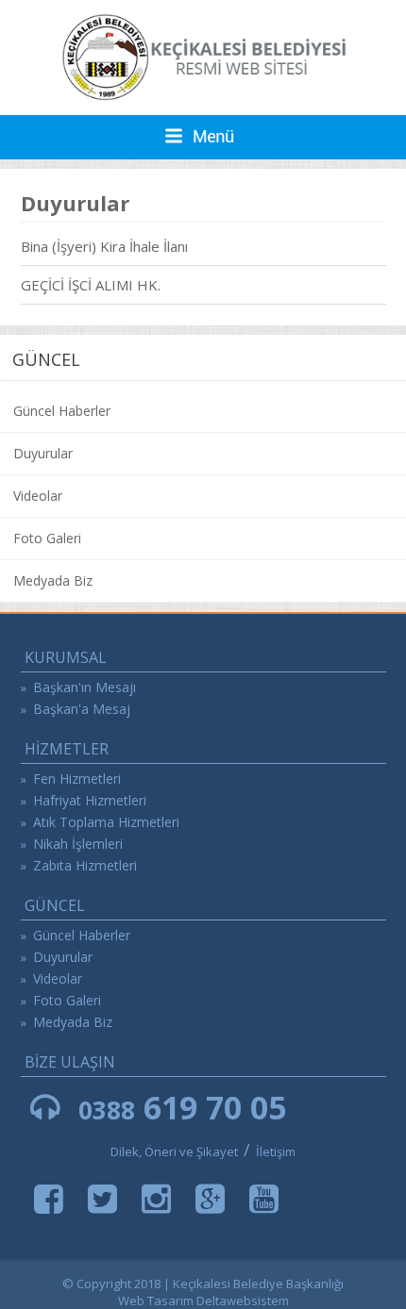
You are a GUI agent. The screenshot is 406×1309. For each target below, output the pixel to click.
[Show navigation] (203, 137)
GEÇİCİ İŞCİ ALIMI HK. (91, 284)
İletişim (276, 1151)
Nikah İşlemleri (78, 844)
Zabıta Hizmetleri (85, 865)
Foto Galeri (47, 538)
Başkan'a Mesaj (81, 709)
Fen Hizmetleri (77, 778)
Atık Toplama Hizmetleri (106, 822)
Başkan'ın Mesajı (84, 687)
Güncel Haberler (61, 411)
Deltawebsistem (242, 1300)
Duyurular (43, 453)
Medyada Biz (53, 580)
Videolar (37, 496)
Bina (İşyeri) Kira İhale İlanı (104, 246)
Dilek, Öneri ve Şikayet (174, 1151)
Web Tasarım (156, 1300)
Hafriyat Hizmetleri (89, 800)
